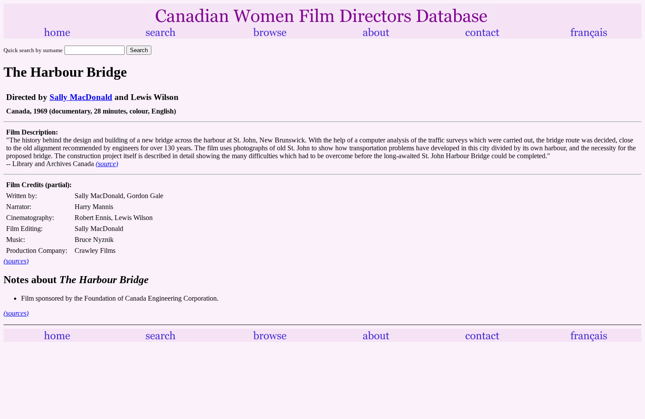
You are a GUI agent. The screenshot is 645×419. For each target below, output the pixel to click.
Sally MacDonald (81, 97)
